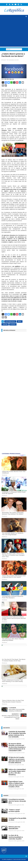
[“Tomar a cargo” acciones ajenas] (4, 811)
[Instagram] (18, 4)
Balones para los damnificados (14, 827)
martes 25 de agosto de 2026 (17, 738)
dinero (19, 321)
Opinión (5, 795)
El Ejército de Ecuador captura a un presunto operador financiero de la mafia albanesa (17, 759)
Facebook (12, 324)
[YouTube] (15, 4)
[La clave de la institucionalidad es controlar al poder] (4, 836)
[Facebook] (6, 4)
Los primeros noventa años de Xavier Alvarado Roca (17, 801)
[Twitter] (9, 4)
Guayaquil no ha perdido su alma (17, 819)
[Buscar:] (14, 49)
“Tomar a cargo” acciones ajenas (14, 810)
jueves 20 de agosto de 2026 (17, 830)
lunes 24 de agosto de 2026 (17, 764)
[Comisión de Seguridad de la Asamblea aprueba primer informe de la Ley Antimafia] (4, 733)
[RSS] (21, 4)
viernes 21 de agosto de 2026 (17, 813)
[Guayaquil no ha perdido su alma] (4, 819)
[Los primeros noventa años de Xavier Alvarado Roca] (4, 800)
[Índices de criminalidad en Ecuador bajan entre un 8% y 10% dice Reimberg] (4, 771)
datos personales (10, 321)
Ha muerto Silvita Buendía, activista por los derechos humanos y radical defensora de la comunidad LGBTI (17, 747)
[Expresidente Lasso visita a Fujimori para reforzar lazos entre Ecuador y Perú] (4, 783)
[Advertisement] (14, 33)
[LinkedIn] (12, 4)
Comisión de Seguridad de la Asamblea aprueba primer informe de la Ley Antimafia (17, 734)
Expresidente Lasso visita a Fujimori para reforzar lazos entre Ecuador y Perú (16, 784)
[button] (26, 16)
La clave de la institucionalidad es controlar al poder (16, 837)
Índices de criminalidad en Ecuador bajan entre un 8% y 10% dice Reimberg (17, 771)
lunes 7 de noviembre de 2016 (11, 60)
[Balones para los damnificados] (4, 828)
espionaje (5, 324)
